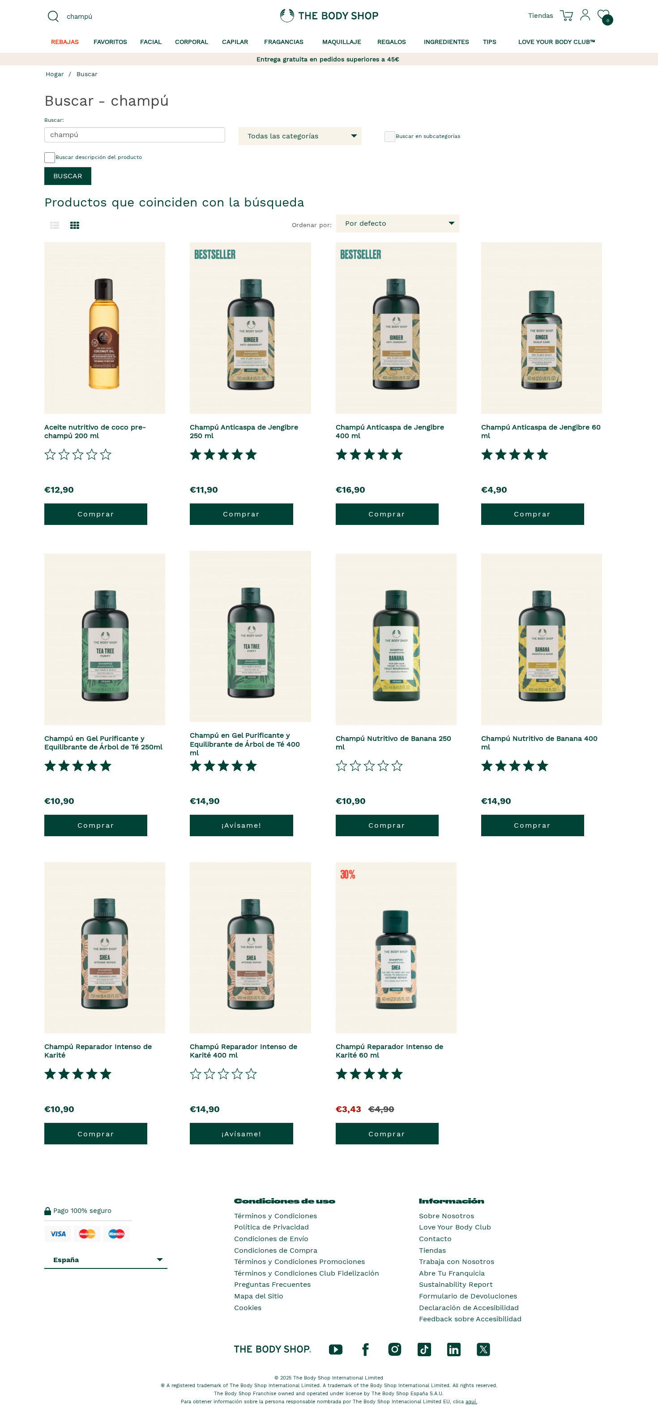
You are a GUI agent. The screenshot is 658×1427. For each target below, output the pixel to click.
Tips (489, 41)
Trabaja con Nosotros (456, 1261)
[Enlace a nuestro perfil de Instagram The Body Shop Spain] (395, 1349)
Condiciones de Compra (275, 1250)
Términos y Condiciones (275, 1216)
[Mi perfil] (585, 18)
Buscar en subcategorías (428, 136)
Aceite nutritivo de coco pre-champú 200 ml (95, 431)
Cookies (247, 1307)
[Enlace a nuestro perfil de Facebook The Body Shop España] (365, 1349)
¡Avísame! (241, 825)
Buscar (87, 73)
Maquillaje (341, 41)
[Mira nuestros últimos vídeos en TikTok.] (424, 1349)
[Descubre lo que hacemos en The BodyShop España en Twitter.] (483, 1349)
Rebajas (65, 41)
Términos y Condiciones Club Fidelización (306, 1273)
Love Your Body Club (455, 1227)
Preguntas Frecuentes (272, 1284)
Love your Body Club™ (556, 41)
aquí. (471, 1402)
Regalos (391, 41)
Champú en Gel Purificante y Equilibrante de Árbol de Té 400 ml (245, 743)
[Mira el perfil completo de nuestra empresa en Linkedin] (454, 1349)
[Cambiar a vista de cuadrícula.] (74, 225)
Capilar (235, 41)
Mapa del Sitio (258, 1296)
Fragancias (283, 41)
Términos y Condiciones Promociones (299, 1261)
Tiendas (432, 1250)
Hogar (55, 73)
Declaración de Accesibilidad (469, 1307)
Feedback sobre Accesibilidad (470, 1319)
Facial (151, 41)
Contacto (435, 1238)
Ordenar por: (312, 224)
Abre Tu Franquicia (452, 1273)
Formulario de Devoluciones (468, 1296)
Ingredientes (446, 41)
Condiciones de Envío (271, 1238)
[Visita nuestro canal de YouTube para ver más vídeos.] (335, 1349)
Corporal (191, 41)
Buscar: (54, 120)
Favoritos (110, 41)
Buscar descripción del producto (99, 157)
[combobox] (110, 17)
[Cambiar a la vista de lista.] (54, 225)
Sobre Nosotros (446, 1216)
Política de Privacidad (271, 1227)
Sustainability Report (456, 1284)
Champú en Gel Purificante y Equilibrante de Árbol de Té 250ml (103, 742)
